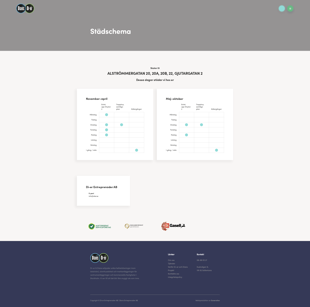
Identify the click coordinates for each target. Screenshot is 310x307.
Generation (215, 300)
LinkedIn (91, 285)
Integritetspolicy (175, 277)
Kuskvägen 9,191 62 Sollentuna (204, 268)
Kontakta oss (173, 273)
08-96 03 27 (202, 260)
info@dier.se (93, 196)
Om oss (171, 260)
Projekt (171, 270)
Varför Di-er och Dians (178, 266)
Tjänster (171, 263)
